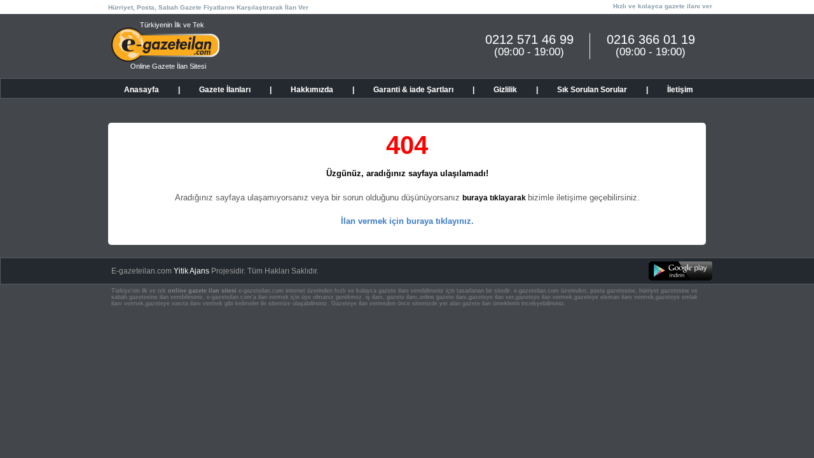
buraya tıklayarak (495, 197)
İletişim (680, 89)
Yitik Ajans (191, 271)
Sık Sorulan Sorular (592, 89)
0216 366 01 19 (651, 39)
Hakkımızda (312, 89)
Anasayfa (141, 89)
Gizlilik (505, 89)
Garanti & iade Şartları (413, 89)
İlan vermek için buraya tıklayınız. (407, 221)
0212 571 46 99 (529, 39)
